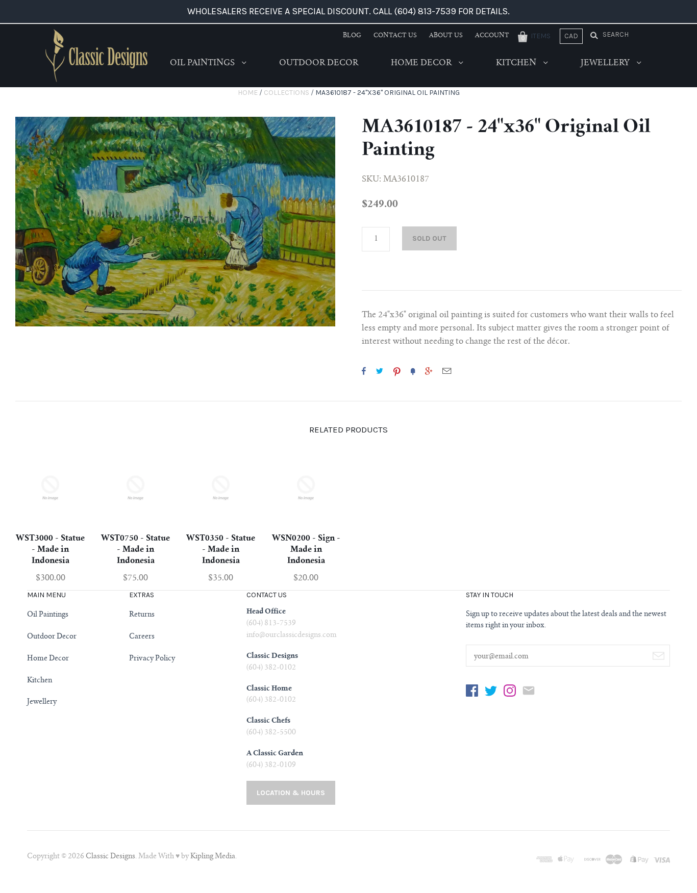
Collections (286, 92)
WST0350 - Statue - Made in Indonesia (220, 549)
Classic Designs (110, 856)
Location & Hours (291, 792)
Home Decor (422, 63)
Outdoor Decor (318, 63)
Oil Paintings (203, 63)
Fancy (413, 370)
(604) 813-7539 (271, 623)
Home (248, 92)
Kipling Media (212, 856)
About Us (446, 36)
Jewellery (606, 63)
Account (492, 36)
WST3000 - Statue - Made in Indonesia (50, 549)
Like (364, 370)
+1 (428, 370)
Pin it (397, 370)
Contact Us (395, 36)
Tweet (379, 370)
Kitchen (517, 63)
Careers (142, 637)
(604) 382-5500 (271, 732)
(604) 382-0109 (271, 765)
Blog (352, 36)
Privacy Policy (152, 658)
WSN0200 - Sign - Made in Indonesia (306, 549)
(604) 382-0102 (271, 668)
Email (446, 370)
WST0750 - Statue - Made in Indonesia (135, 549)
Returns (142, 615)
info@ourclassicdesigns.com (291, 635)
